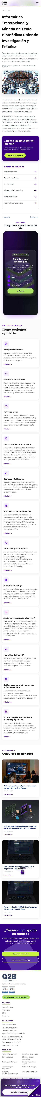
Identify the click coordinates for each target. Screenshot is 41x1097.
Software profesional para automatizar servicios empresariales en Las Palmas (20, 827)
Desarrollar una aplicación (11, 1039)
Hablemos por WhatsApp (20, 960)
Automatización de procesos (28, 1063)
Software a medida (9, 1025)
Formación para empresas (7, 1068)
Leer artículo (8, 794)
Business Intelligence (9, 1062)
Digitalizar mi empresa (10, 1045)
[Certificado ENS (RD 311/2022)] (12, 989)
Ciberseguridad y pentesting (28, 1058)
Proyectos (6, 1010)
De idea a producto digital (11, 1042)
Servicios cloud (7, 1057)
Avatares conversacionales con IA (10, 1073)
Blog (8, 10)
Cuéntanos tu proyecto (15, 155)
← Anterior (6, 217)
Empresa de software (9, 1028)
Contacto (5, 1016)
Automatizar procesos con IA (12, 1036)
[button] (33, 1090)
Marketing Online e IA (29, 1071)
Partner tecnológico (9, 1031)
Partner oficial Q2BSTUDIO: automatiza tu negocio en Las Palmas (20, 908)
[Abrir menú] (37, 3)
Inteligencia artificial (9, 1054)
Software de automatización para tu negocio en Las (19, 868)
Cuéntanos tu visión (20, 954)
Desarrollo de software (30, 1054)
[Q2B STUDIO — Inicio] (4, 3)
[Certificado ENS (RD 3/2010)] (5, 989)
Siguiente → (34, 217)
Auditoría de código (29, 1067)
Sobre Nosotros (7, 1007)
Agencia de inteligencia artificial (13, 1033)
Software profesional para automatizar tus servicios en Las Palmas (20, 787)
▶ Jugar (20, 291)
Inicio (3, 10)
